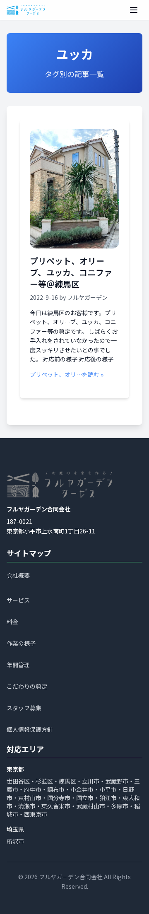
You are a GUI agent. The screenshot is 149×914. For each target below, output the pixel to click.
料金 (12, 622)
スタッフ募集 (24, 708)
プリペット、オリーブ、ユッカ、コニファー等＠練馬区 (71, 272)
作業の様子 (21, 643)
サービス (18, 600)
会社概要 (18, 576)
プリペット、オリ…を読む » (66, 374)
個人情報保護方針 (30, 730)
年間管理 (18, 665)
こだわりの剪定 (27, 686)
